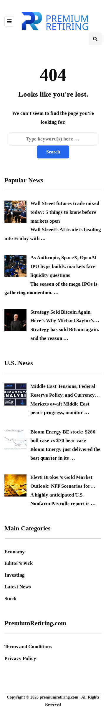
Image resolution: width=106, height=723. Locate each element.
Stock (10, 598)
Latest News (17, 587)
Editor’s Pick (18, 563)
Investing (14, 575)
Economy (14, 552)
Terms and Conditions (28, 646)
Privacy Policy (20, 658)
